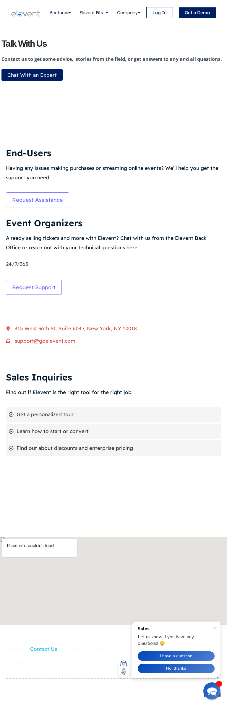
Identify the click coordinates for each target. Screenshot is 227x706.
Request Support (34, 287)
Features (59, 13)
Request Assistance (37, 199)
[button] (211, 691)
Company (127, 13)
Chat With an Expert (32, 75)
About (13, 649)
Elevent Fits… (93, 13)
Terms (99, 649)
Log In (74, 649)
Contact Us (43, 649)
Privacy (20, 662)
